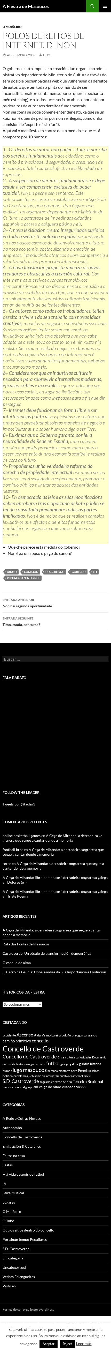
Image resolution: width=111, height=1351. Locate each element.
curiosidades (83, 1057)
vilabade (68, 1087)
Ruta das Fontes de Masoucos (26, 944)
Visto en (9, 1286)
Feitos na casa (14, 1155)
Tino (46, 55)
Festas (8, 1165)
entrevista (9, 1064)
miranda (52, 1070)
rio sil (87, 1076)
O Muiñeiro (12, 27)
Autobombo (12, 1127)
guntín (84, 1064)
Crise (61, 1057)
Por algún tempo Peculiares (25, 1239)
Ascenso (25, 1034)
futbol (53, 1063)
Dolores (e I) (17, 882)
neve (74, 1070)
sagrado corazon (51, 1082)
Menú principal (105, 6)
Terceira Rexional (88, 1081)
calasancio (90, 1035)
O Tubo (8, 1221)
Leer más (84, 1343)
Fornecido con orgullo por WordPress (28, 1309)
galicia (74, 1064)
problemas (20, 1076)
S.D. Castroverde (21, 1081)
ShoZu (67, 1082)
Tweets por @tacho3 (19, 804)
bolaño (66, 1035)
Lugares (9, 1202)
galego (64, 1064)
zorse (7, 863)
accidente (9, 1035)
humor (7, 1071)
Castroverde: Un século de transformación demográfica (47, 953)
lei (95, 571)
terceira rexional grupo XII (20, 1087)
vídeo (80, 1086)
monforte (64, 1070)
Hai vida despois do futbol (23, 1174)
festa (19, 1064)
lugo (17, 1070)
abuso (12, 571)
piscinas (94, 1070)
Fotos (41, 1064)
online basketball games (22, 835)
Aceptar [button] (48, 1344)
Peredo (83, 1071)
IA (4, 1183)
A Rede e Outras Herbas (22, 1118)
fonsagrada (30, 1064)
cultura (70, 1057)
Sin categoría (13, 1258)
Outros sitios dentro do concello (28, 1230)
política (8, 1076)
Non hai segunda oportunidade (27, 603)
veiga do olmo (50, 1087)
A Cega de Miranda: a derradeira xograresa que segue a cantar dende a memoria (53, 837)
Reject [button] (67, 1344)
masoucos (35, 1069)
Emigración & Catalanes (22, 1146)
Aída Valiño (42, 1035)
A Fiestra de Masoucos (26, 6)
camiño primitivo (17, 1041)
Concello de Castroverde (43, 1048)
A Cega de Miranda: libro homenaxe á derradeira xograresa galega (55, 877)
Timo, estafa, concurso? (21, 621)
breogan (77, 1035)
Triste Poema (17, 896)
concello (40, 1040)
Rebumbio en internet (23, 578)
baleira (56, 1035)
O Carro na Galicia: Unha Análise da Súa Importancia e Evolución (54, 972)
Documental (99, 1057)
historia (95, 1064)
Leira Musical (13, 1193)
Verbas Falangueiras (19, 1276)
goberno (79, 571)
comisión (31, 571)
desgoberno (55, 571)
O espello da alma (17, 962)
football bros (13, 849)
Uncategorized (14, 1267)
